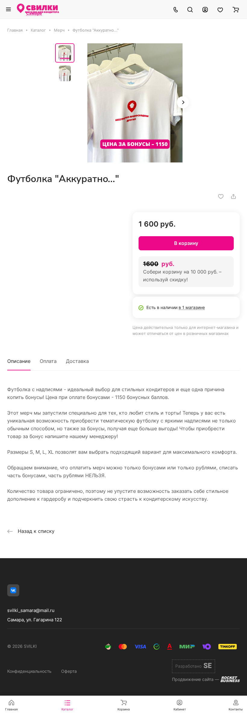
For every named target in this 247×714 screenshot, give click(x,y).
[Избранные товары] (220, 9)
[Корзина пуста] (236, 9)
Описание (18, 361)
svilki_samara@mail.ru (31, 610)
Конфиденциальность (29, 671)
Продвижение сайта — (195, 679)
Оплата (48, 361)
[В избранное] (220, 196)
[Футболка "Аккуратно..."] (135, 102)
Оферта (69, 671)
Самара (34, 13)
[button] (183, 102)
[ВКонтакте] (13, 590)
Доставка (77, 361)
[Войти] (205, 9)
